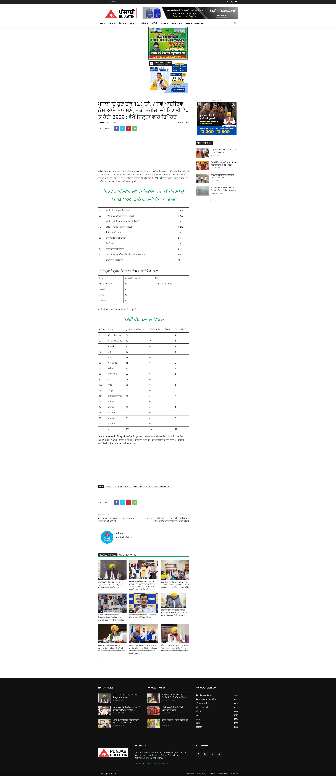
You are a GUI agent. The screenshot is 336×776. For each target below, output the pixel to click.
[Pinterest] (128, 128)
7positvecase (118, 486)
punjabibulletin (165, 486)
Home (102, 23)
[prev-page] (99, 658)
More (163, 23)
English (176, 23)
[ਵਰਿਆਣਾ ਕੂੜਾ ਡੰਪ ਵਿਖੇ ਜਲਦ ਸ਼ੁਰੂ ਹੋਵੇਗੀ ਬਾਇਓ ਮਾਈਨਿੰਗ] (202, 178)
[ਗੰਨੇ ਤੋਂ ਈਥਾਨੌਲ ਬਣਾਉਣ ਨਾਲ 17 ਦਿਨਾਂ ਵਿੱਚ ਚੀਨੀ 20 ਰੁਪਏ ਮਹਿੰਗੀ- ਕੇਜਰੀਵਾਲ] (143, 603)
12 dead (108, 486)
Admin (102, 122)
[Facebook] (223, 2)
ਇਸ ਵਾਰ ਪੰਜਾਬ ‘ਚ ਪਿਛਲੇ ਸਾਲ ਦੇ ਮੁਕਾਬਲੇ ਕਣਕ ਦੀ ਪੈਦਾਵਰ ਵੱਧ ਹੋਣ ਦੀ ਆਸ (116, 519)
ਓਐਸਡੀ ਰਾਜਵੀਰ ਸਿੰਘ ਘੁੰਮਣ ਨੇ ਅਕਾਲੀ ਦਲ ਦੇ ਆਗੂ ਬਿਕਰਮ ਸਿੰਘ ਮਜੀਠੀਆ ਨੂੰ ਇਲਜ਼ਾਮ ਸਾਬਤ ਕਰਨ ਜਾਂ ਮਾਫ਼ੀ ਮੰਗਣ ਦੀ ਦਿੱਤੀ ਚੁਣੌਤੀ (174, 648)
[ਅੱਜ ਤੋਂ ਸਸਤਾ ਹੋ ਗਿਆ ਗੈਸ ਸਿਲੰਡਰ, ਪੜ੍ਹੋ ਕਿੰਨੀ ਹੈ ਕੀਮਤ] (153, 710)
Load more (216, 201)
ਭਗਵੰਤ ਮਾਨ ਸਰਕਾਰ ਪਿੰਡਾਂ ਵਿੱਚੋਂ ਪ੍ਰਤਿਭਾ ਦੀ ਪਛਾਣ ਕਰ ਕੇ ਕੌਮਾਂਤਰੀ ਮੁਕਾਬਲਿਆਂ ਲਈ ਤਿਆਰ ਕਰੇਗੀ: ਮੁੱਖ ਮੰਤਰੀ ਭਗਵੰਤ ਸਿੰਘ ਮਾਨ (111, 648)
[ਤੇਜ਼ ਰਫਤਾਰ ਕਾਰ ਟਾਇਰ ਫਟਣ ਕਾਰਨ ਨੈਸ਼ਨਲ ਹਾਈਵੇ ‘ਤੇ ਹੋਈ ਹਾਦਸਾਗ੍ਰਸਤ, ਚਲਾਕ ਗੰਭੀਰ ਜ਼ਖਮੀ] (202, 191)
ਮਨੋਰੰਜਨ (143, 23)
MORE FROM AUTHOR (128, 555)
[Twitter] (232, 2)
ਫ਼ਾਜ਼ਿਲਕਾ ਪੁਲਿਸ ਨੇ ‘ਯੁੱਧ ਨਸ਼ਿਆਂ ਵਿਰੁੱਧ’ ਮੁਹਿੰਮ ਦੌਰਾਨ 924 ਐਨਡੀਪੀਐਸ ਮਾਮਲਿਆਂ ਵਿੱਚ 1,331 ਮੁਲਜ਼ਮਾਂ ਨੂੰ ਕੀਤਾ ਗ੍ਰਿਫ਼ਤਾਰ (174, 612)
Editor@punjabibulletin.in (156, 763)
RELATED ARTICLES (107, 555)
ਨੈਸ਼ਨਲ (121, 23)
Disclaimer (190, 773)
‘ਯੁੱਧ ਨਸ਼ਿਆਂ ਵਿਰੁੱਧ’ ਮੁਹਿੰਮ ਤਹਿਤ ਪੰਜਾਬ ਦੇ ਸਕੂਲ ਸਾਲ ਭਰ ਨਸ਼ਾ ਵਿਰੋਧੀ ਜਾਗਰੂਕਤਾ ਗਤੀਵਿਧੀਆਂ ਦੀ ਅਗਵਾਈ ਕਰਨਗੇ (111, 584)
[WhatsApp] (134, 128)
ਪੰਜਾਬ (111, 23)
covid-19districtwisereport (134, 486)
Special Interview (195, 23)
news (148, 486)
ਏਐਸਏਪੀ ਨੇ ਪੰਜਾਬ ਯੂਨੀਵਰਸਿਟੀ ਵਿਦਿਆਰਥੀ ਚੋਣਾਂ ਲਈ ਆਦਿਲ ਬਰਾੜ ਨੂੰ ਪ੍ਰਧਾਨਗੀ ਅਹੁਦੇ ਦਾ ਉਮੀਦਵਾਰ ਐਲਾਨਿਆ (111, 617)
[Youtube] (236, 2)
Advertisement (222, 773)
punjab (155, 486)
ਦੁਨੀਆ (132, 23)
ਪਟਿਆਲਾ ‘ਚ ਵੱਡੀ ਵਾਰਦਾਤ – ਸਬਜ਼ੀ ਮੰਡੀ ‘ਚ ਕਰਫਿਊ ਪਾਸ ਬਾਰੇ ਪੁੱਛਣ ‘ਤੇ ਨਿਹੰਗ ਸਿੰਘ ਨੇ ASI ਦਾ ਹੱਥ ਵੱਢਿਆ (168, 519)
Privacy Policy (201, 773)
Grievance (234, 773)
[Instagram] (227, 2)
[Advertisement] (143, 152)
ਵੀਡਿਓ (154, 23)
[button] (235, 23)
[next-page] (103, 658)
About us (211, 773)
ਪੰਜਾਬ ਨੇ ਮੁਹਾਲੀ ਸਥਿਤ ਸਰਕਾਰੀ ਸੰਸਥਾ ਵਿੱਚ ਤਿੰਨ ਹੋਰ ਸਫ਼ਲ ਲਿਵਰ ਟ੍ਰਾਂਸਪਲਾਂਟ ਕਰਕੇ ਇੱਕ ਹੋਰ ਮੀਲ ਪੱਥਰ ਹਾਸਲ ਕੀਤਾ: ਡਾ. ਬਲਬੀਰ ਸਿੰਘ (175, 584)
